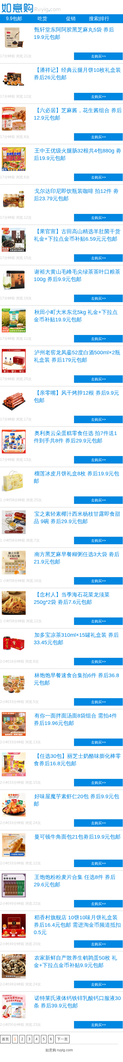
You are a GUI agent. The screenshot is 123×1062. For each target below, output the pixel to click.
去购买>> (98, 56)
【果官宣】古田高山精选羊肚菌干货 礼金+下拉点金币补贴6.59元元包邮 (77, 235)
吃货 (42, 18)
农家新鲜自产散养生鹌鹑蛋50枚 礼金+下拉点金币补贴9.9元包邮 (75, 961)
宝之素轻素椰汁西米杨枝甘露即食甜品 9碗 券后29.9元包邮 (77, 517)
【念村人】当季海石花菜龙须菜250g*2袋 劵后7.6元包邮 (72, 598)
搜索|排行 (99, 18)
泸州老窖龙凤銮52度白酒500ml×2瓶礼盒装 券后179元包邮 (77, 356)
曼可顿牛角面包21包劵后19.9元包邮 (77, 837)
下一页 (62, 1039)
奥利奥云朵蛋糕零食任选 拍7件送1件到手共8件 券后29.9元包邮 (75, 437)
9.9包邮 (14, 18)
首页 (5, 1039)
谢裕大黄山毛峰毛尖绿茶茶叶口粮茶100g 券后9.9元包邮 (77, 275)
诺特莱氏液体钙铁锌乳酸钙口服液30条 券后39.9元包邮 (77, 1002)
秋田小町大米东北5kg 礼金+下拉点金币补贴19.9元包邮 (76, 316)
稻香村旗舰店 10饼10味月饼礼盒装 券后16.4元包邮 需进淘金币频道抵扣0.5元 (77, 925)
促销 (71, 18)
